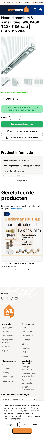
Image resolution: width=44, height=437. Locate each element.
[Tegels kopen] (18, 10)
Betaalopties (7, 377)
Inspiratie (6, 350)
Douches (26, 340)
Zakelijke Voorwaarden (28, 367)
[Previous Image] (3, 50)
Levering (6, 372)
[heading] (22, 152)
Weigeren (11, 425)
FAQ (3, 364)
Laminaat (26, 356)
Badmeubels (27, 335)
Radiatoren (27, 331)
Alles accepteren (22, 431)
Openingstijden (8, 327)
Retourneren (7, 381)
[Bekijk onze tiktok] (11, 298)
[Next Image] (40, 50)
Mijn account (7, 369)
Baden (25, 344)
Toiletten (26, 348)
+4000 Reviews (23, 2)
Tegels (25, 327)
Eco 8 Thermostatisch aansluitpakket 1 (19, 263)
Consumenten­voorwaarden (28, 374)
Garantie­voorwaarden (28, 388)
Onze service (7, 335)
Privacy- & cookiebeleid (27, 381)
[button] (6, 82)
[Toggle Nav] (3, 10)
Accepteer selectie (29, 425)
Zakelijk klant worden (8, 341)
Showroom (6, 346)
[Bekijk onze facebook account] (7, 298)
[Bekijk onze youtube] (16, 298)
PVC (24, 352)
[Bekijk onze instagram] (2, 298)
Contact (5, 331)
